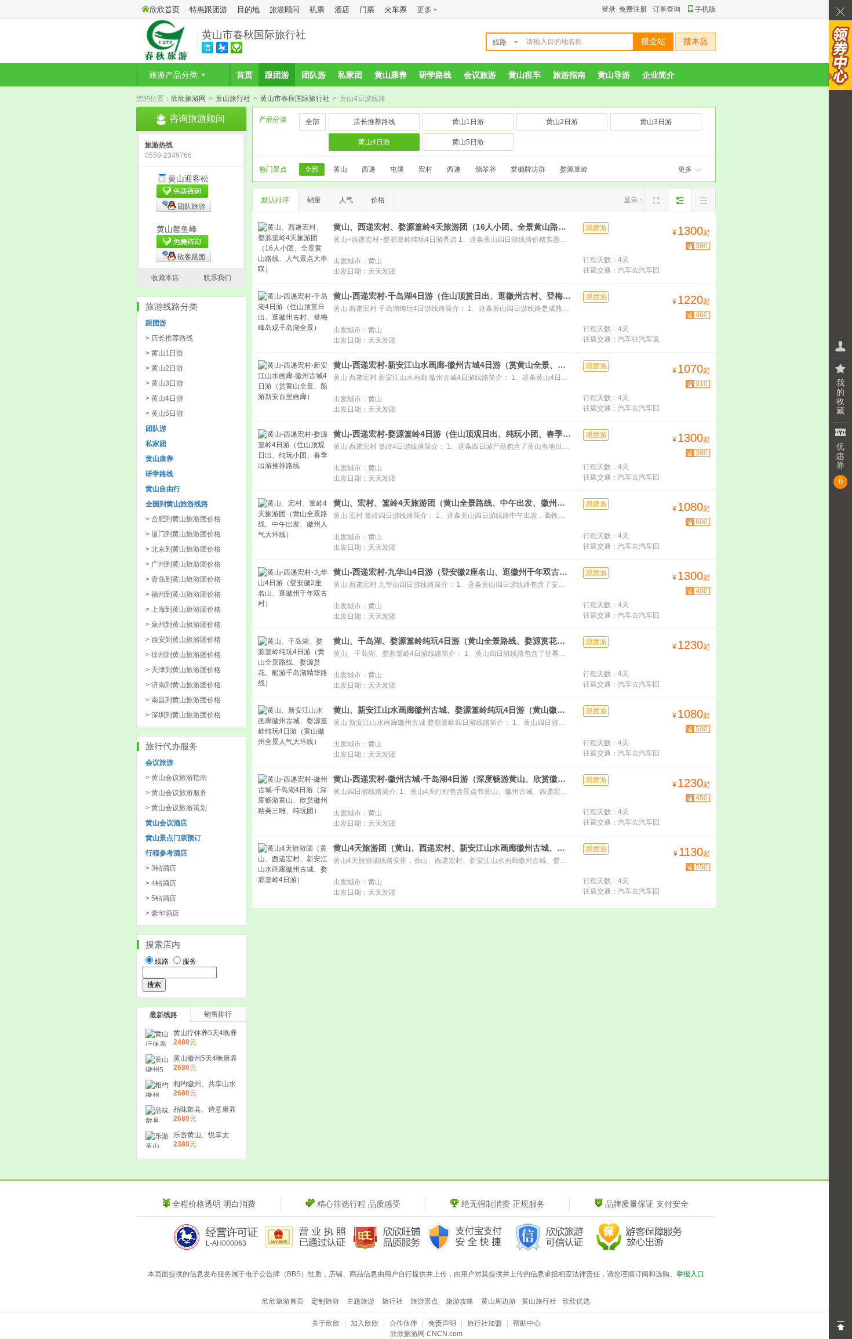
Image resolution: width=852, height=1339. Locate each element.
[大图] (656, 200)
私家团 (350, 74)
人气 (346, 200)
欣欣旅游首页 (283, 1301)
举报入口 (690, 1274)
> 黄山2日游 (164, 368)
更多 (685, 169)
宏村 (425, 169)
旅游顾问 (285, 9)
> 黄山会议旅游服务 (176, 793)
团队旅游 (191, 206)
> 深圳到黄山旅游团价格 (183, 715)
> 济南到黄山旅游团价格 (183, 685)
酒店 (341, 9)
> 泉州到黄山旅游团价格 (183, 624)
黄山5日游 (468, 142)
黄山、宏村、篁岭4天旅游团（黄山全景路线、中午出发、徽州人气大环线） (452, 502)
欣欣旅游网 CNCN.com (426, 1334)
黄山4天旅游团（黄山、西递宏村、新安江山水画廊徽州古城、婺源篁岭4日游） (452, 847)
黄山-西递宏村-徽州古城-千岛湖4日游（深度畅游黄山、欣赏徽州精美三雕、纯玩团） (452, 778)
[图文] (680, 200)
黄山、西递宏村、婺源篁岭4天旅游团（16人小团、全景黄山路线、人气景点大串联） (452, 226)
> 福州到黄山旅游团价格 (183, 594)
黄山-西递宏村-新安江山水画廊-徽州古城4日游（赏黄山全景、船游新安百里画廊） (452, 364)
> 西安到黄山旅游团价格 (183, 640)
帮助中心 (527, 1323)
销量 (314, 200)
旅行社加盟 (484, 1323)
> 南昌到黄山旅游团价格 (183, 700)
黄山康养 (390, 74)
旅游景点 (424, 1301)
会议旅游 (480, 74)
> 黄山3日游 (164, 383)
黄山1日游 (468, 122)
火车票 (395, 9)
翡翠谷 (485, 169)
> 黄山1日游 (164, 353)
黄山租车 (524, 74)
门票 (366, 9)
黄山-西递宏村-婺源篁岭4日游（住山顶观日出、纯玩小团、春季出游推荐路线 (452, 433)
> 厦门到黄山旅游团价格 (183, 534)
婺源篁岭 (574, 169)
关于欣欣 (326, 1323)
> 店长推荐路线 (169, 338)
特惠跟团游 (208, 9)
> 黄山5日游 (164, 413)
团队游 (313, 74)
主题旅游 (360, 1301)
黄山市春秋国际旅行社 (254, 35)
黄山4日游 (374, 142)
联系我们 (217, 278)
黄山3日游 (656, 122)
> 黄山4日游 (164, 398)
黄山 (340, 169)
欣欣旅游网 (188, 99)
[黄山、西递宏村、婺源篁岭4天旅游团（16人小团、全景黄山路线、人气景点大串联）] (292, 248)
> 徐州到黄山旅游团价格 (183, 655)
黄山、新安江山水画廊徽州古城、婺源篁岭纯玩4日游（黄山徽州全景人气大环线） (452, 709)
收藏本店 (165, 278)
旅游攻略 (460, 1301)
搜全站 (653, 41)
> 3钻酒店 (160, 868)
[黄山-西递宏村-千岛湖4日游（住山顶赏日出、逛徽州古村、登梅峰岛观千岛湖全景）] (292, 317)
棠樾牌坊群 (528, 169)
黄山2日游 (562, 122)
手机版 (705, 9)
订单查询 (666, 9)
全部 (312, 122)
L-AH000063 (226, 1243)
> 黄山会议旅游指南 (176, 778)
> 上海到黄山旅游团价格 (183, 609)
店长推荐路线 (374, 122)
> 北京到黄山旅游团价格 (183, 549)
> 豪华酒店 (162, 913)
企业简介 (658, 74)
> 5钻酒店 (160, 898)
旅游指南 (569, 74)
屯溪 (397, 169)
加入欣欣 (364, 1323)
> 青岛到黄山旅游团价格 (183, 579)
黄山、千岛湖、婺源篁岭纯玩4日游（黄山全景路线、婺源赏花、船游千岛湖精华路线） (452, 640)
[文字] (703, 200)
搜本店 (695, 41)
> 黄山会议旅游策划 (176, 808)
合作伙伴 (403, 1323)
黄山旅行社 (233, 99)
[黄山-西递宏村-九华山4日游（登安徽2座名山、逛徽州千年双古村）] (292, 593)
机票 (317, 9)
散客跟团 (191, 257)
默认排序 (275, 200)
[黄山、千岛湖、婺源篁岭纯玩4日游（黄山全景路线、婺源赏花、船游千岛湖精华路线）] (292, 662)
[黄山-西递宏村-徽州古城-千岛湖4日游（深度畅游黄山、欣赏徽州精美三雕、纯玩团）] (292, 800)
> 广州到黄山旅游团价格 (183, 564)
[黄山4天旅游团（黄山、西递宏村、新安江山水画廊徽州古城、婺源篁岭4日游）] (292, 869)
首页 (244, 74)
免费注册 (633, 9)
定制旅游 (325, 1301)
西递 (369, 169)
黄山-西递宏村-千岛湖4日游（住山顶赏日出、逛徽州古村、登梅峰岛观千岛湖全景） (452, 295)
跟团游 (277, 74)
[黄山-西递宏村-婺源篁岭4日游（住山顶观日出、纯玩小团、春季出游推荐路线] (292, 455)
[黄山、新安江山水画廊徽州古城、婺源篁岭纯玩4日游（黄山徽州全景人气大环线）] (292, 731)
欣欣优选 (576, 1301)
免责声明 (442, 1323)
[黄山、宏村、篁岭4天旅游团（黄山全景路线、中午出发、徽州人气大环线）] (292, 524)
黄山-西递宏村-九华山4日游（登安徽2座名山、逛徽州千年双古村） (452, 571)
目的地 (248, 9)
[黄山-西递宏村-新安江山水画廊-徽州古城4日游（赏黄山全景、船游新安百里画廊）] (292, 386)
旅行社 (392, 1301)
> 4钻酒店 (160, 883)
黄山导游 (614, 74)
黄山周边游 (498, 1301)
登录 (609, 9)
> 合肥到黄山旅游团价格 (183, 519)
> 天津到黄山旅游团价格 (183, 670)
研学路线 (435, 74)
